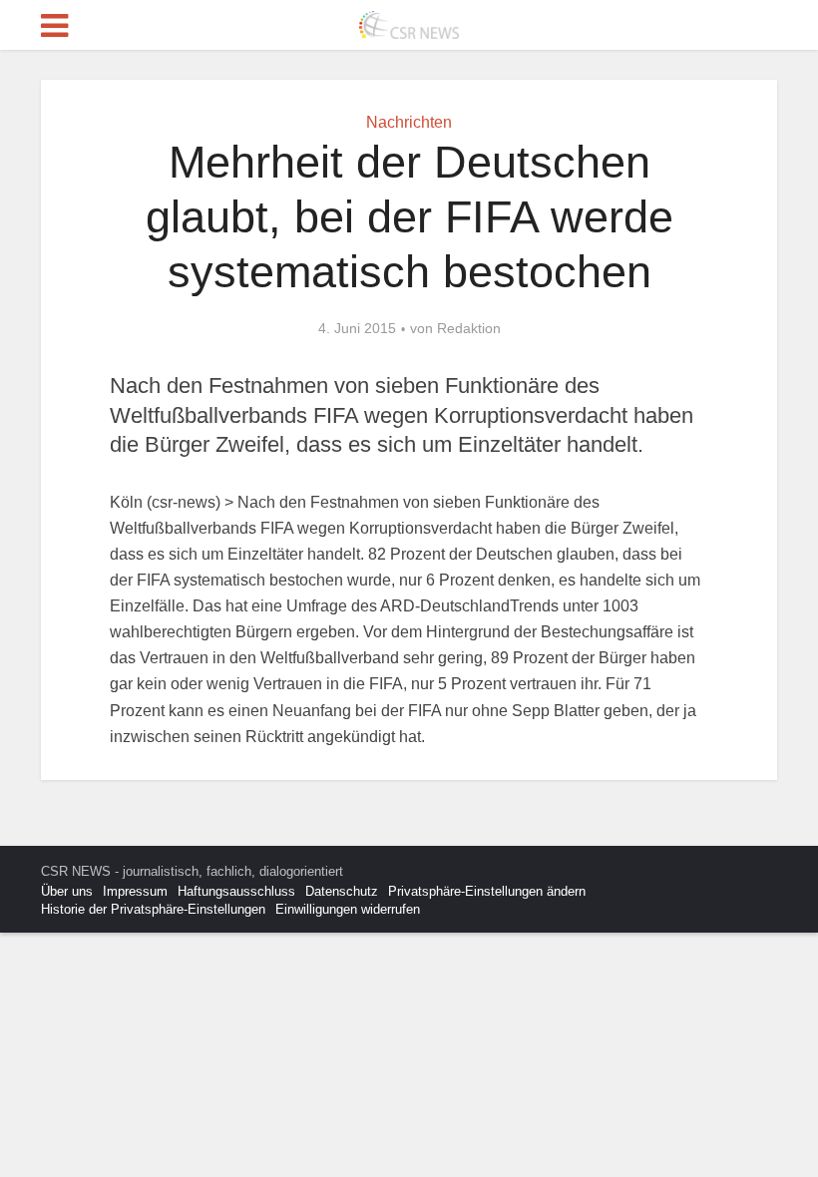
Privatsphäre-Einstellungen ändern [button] (487, 891)
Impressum (135, 891)
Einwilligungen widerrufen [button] (347, 909)
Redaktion (469, 328)
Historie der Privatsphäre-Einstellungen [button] (153, 909)
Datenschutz (341, 891)
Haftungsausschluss (236, 891)
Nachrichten (409, 122)
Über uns (67, 891)
